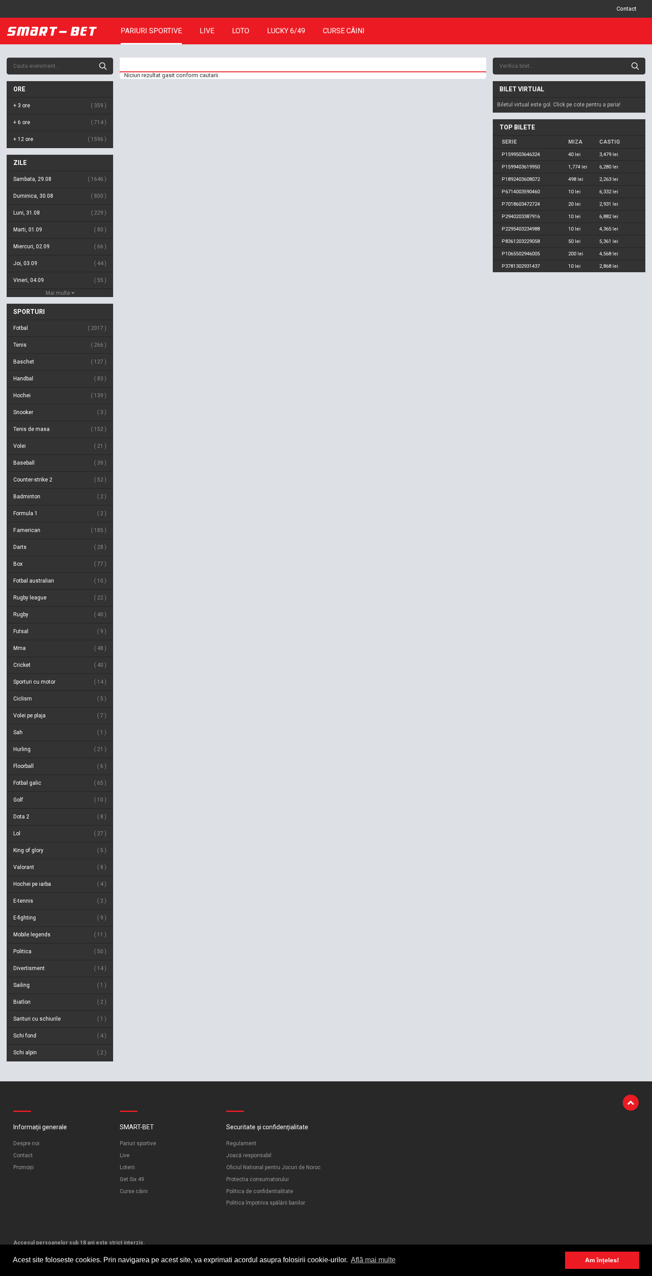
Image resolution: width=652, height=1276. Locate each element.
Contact (626, 8)
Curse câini (344, 31)
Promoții (23, 1167)
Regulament (241, 1143)
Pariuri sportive (151, 31)
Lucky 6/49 (286, 31)
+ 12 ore (59, 139)
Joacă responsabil (248, 1155)
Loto (240, 31)
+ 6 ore (59, 122)
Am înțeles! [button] (602, 1260)
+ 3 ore (59, 105)
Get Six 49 (132, 1179)
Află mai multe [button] (373, 1260)
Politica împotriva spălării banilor (265, 1203)
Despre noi (26, 1143)
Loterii (127, 1167)
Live (207, 31)
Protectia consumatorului (257, 1179)
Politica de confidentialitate (259, 1191)
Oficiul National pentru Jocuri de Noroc (273, 1167)
